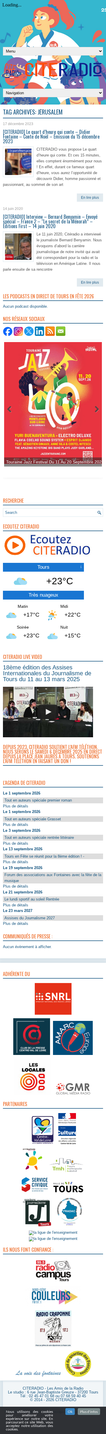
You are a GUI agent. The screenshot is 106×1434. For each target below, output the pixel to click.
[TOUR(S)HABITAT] (66, 1172)
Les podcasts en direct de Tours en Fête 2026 (48, 296)
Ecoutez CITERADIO (21, 526)
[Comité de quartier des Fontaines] (78, 1377)
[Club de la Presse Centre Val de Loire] (32, 1055)
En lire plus (90, 198)
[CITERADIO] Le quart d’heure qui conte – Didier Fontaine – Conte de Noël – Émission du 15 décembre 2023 (51, 136)
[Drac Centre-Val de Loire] (43, 1145)
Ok (70, 1411)
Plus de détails (15, 806)
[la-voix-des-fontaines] (38, 1377)
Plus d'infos (89, 1411)
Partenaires (15, 1104)
